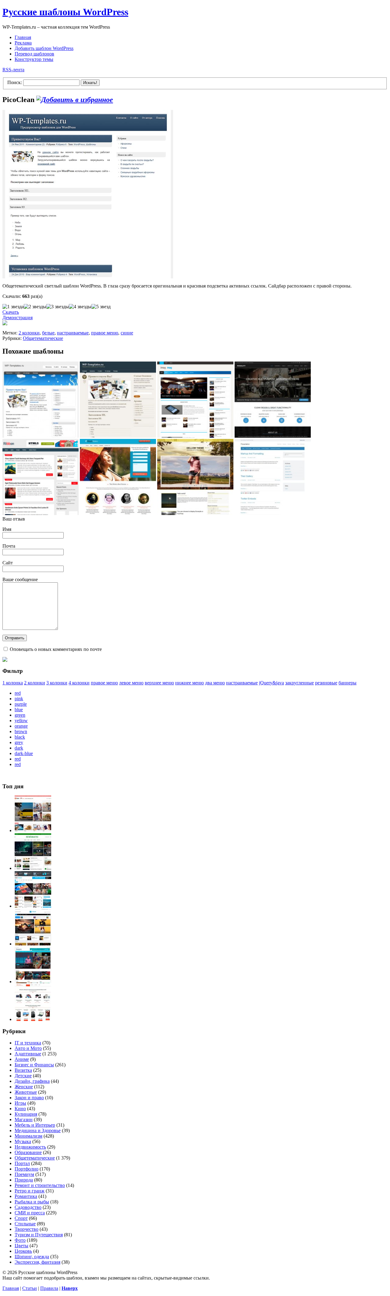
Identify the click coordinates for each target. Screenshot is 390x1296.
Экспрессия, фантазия (37, 1262)
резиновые (326, 682)
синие (127, 332)
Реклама (23, 42)
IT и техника (28, 1042)
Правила (49, 1288)
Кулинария (26, 1114)
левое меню (131, 682)
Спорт (21, 1218)
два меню (215, 682)
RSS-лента (13, 69)
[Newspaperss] (33, 981)
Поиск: (14, 82)
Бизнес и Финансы (34, 1064)
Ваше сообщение (20, 579)
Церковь (23, 1251)
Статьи (29, 1288)
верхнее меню (159, 682)
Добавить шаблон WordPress (44, 48)
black (20, 737)
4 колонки (79, 682)
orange (21, 726)
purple (21, 704)
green (20, 715)
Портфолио (26, 1168)
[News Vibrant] (33, 906)
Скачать (10, 312)
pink (19, 698)
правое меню (104, 332)
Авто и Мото (28, 1048)
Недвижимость (30, 1146)
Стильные (25, 1223)
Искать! (90, 82)
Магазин (24, 1119)
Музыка (23, 1141)
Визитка (23, 1070)
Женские (24, 1086)
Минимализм (28, 1136)
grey (19, 742)
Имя (6, 529)
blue (19, 709)
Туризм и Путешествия (39, 1234)
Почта (8, 546)
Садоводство (28, 1207)
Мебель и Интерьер (35, 1125)
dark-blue (24, 753)
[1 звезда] (13, 306)
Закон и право (29, 1097)
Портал (22, 1163)
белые (48, 332)
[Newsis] (33, 943)
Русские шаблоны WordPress (65, 11)
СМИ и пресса (30, 1212)
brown (21, 731)
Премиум (24, 1174)
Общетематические (43, 338)
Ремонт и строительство (40, 1185)
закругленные (299, 682)
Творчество (26, 1229)
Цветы (21, 1245)
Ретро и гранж (29, 1190)
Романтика (26, 1196)
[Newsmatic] (33, 868)
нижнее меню (189, 682)
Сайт (7, 562)
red (18, 693)
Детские (23, 1075)
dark (19, 747)
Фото (20, 1240)
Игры (20, 1103)
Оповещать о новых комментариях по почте (56, 649)
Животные (26, 1092)
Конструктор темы (34, 59)
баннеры (347, 682)
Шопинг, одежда (32, 1256)
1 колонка (12, 682)
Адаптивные (28, 1053)
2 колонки (29, 332)
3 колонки (56, 682)
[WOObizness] (33, 1019)
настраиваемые (73, 332)
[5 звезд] (101, 306)
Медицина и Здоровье (38, 1130)
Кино (20, 1108)
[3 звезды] (57, 306)
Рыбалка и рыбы (32, 1201)
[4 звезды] (80, 306)
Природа (24, 1179)
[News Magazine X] (33, 830)
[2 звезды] (35, 306)
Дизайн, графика (32, 1081)
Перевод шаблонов (34, 53)
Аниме (22, 1059)
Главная (23, 37)
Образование (28, 1152)
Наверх (70, 1288)
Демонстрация (17, 317)
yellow (21, 720)
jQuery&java (271, 682)
